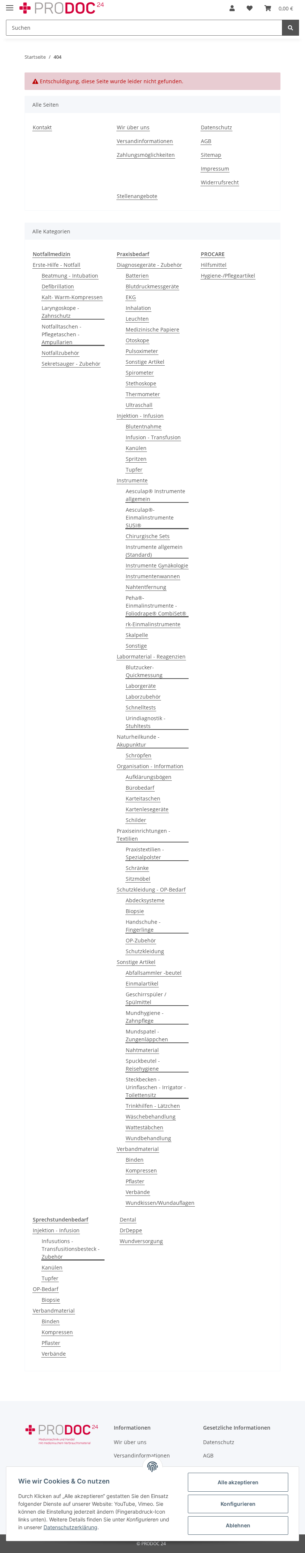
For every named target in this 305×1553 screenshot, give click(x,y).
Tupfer (134, 469)
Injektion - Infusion (140, 415)
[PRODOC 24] (62, 8)
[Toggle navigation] (9, 4)
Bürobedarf (140, 787)
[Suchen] (290, 28)
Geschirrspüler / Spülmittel (146, 998)
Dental (128, 1219)
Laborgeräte (141, 685)
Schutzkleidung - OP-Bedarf (151, 889)
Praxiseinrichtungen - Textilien (143, 834)
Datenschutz (216, 127)
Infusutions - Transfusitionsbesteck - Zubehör (71, 1248)
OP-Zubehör (141, 940)
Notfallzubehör (60, 352)
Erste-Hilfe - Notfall (56, 264)
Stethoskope (141, 383)
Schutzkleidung (145, 951)
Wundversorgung (141, 1241)
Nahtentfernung (146, 587)
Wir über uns (133, 127)
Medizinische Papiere (152, 329)
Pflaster (135, 1181)
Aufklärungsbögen (148, 776)
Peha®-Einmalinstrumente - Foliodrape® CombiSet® (156, 605)
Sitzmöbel (138, 878)
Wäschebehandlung (151, 1116)
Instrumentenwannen (153, 576)
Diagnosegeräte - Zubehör (149, 264)
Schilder (136, 820)
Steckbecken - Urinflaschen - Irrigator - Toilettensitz (156, 1087)
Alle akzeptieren (238, 1482)
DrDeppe (131, 1230)
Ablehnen (238, 1525)
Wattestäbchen (144, 1127)
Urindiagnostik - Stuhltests (146, 722)
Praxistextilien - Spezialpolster (145, 853)
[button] (232, 8)
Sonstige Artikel (145, 361)
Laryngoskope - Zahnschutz (60, 311)
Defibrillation (58, 286)
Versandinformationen (145, 141)
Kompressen (141, 1170)
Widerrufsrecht (220, 182)
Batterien (137, 275)
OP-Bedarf (45, 1288)
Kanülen (136, 448)
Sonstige (136, 645)
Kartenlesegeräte (147, 809)
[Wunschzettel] (250, 8)
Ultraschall (139, 404)
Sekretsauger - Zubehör (71, 363)
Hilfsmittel (214, 264)
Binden (135, 1159)
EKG (131, 297)
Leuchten (137, 318)
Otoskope (137, 340)
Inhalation (138, 307)
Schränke (137, 867)
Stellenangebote (137, 196)
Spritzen (136, 458)
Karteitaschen (143, 798)
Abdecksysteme (145, 900)
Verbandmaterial (138, 1148)
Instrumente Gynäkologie (157, 565)
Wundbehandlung (148, 1138)
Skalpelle (137, 634)
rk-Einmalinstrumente (153, 624)
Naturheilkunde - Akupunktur (138, 740)
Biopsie (135, 911)
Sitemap (211, 154)
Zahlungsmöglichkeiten (146, 154)
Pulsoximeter (142, 351)
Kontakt (42, 127)
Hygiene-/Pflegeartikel (228, 275)
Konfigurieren (238, 1504)
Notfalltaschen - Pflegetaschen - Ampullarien (61, 334)
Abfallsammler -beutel (154, 972)
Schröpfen (138, 755)
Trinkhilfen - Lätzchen (153, 1105)
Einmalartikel (142, 983)
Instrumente (132, 480)
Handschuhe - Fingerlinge (143, 925)
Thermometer (143, 394)
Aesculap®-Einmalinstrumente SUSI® (150, 517)
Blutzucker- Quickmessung (144, 671)
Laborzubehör (143, 696)
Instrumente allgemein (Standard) (154, 550)
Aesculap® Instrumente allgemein (155, 495)
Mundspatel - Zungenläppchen (147, 1035)
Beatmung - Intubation (70, 275)
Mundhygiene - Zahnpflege (145, 1016)
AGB (206, 141)
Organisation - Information (150, 766)
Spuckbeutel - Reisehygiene (143, 1064)
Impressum (215, 168)
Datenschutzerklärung (70, 1527)
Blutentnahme (143, 426)
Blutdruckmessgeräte (152, 286)
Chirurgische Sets (148, 536)
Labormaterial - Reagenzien (151, 656)
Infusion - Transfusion (153, 437)
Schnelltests (141, 707)
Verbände (138, 1192)
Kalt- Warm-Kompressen (72, 297)
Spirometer (140, 372)
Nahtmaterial (142, 1050)
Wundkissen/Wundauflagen (160, 1202)
